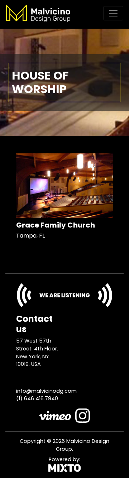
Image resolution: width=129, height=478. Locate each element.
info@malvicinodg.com (46, 391)
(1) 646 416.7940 (37, 398)
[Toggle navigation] (113, 13)
